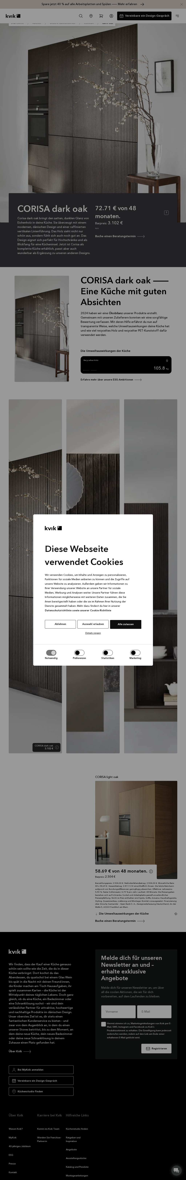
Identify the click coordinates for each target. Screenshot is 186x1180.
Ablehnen (60, 624)
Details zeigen (93, 633)
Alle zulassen (126, 624)
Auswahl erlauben (93, 624)
